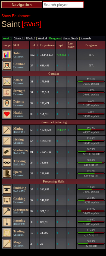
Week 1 (7, 38)
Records (85, 38)
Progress (55, 38)
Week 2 (19, 38)
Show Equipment (15, 16)
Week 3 (30, 38)
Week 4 (42, 38)
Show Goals (70, 38)
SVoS (32, 23)
